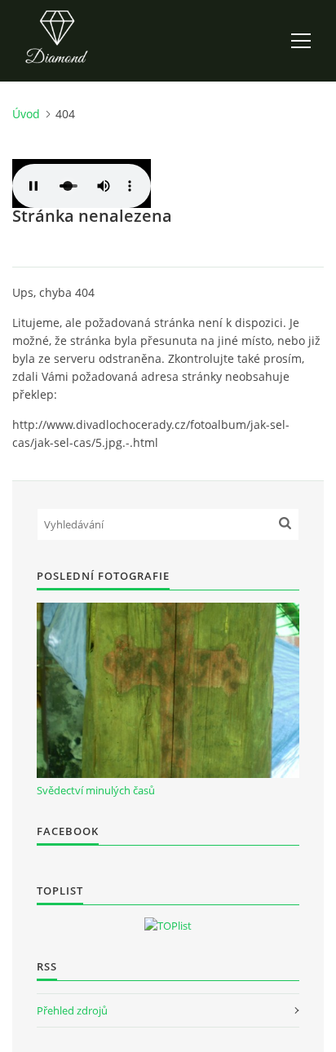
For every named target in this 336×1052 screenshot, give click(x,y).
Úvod (26, 114)
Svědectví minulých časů (96, 790)
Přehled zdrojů (72, 1010)
